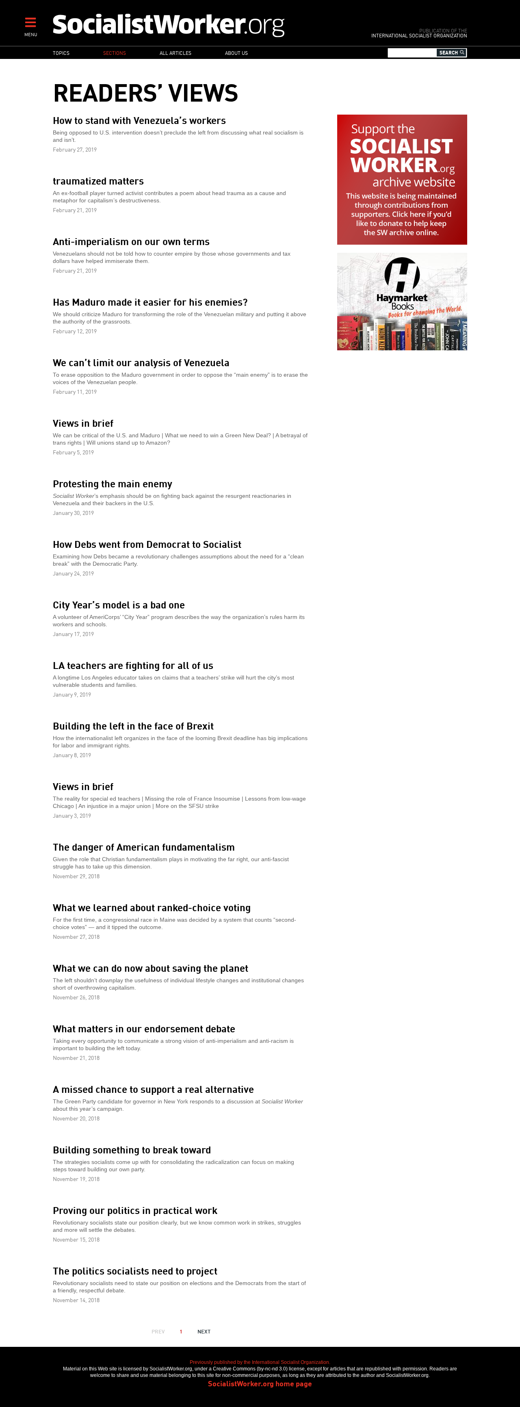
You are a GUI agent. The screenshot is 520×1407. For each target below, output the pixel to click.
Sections (114, 52)
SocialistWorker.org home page (260, 1383)
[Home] (204, 25)
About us (236, 52)
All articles (175, 52)
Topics (61, 52)
